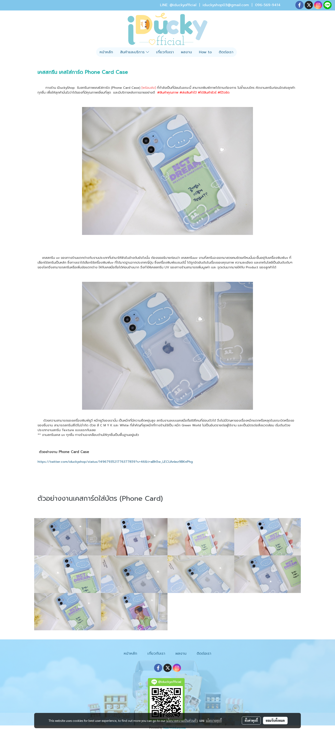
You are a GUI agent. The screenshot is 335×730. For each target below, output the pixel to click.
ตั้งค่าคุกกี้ (251, 720)
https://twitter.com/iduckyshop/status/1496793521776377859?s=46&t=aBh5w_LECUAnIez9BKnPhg (115, 461)
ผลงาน (186, 52)
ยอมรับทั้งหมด (275, 720)
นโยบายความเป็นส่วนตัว (182, 720)
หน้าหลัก (106, 52)
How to (205, 52)
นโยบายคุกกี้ (214, 720)
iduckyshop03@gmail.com (226, 5)
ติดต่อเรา (226, 52)
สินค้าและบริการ (133, 52)
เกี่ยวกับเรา (165, 52)
